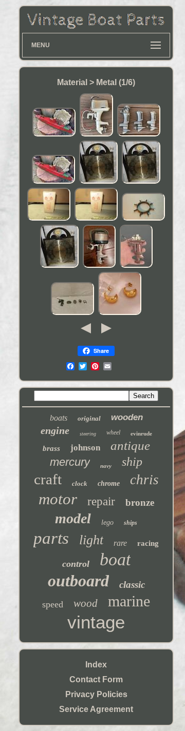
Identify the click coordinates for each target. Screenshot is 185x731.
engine (55, 430)
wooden (127, 417)
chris (144, 479)
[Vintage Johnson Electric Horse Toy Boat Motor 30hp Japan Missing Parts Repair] (136, 266)
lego (107, 522)
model (73, 518)
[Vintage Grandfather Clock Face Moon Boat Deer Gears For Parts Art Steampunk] (98, 181)
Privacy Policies (96, 694)
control (75, 564)
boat (115, 559)
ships (130, 522)
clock (79, 483)
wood (85, 603)
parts (51, 538)
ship (132, 461)
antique (130, 445)
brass (51, 448)
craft (48, 479)
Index (96, 664)
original (89, 418)
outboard (78, 580)
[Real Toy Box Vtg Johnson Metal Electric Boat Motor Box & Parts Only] (48, 218)
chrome (109, 483)
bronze (139, 502)
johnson (85, 447)
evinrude (141, 433)
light (91, 539)
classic (132, 584)
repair (101, 501)
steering (88, 434)
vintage (96, 622)
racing (148, 543)
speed (52, 604)
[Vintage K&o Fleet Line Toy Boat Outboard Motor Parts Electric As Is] (96, 134)
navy (106, 466)
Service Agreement (96, 709)
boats (58, 417)
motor (58, 499)
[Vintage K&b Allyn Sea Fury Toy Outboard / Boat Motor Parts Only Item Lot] (138, 134)
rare (120, 543)
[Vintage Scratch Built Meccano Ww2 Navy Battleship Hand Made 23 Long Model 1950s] (54, 134)
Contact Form (96, 679)
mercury (70, 462)
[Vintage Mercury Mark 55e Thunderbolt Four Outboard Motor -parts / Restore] (99, 266)
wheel (113, 432)
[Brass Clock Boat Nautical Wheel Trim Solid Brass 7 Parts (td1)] (143, 218)
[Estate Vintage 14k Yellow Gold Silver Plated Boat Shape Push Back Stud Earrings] (119, 313)
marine (129, 600)
